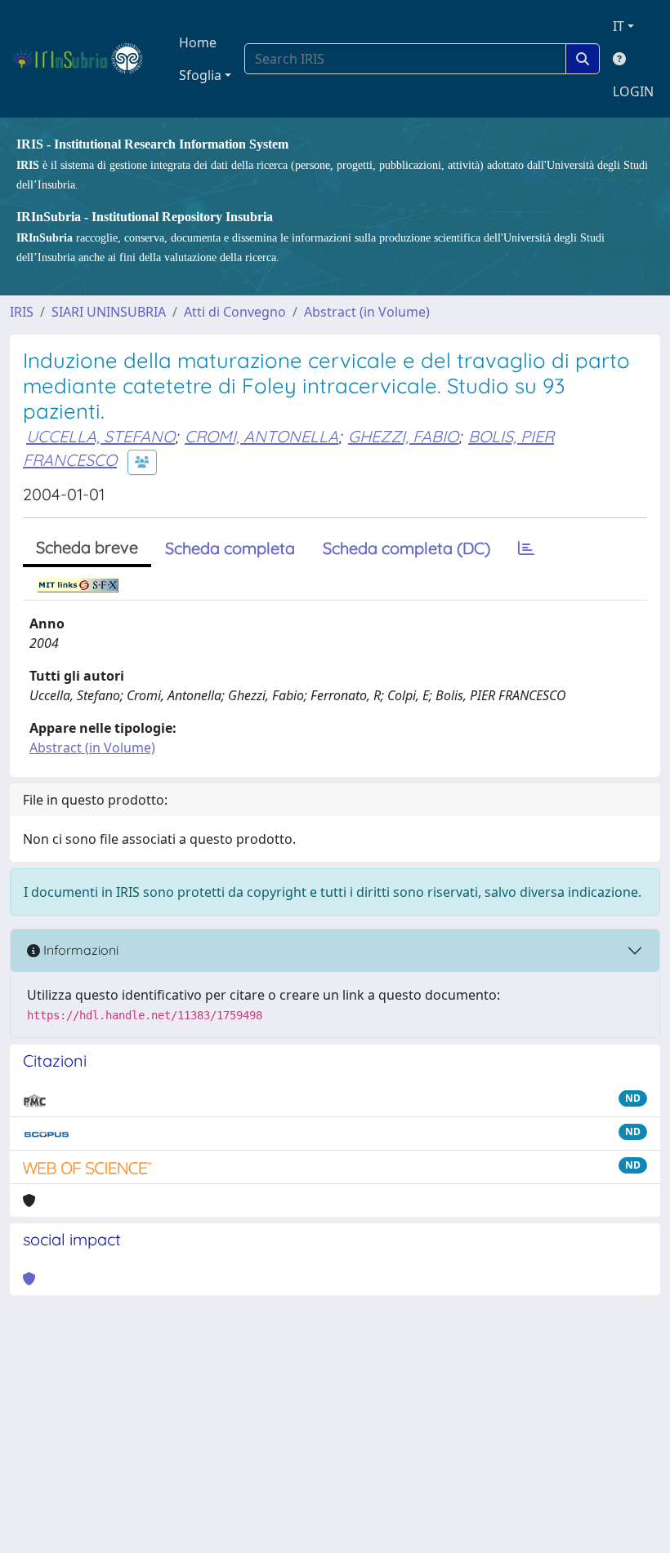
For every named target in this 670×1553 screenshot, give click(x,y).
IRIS (22, 312)
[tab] (526, 548)
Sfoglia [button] (200, 75)
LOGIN (633, 91)
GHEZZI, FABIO (403, 436)
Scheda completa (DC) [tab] (406, 548)
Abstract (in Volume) (367, 312)
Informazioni (79, 950)
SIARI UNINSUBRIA (108, 312)
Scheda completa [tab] (230, 548)
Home (198, 42)
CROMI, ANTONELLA (261, 436)
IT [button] (618, 26)
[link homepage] (84, 58)
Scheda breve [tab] (87, 547)
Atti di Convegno (235, 312)
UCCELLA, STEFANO (100, 436)
